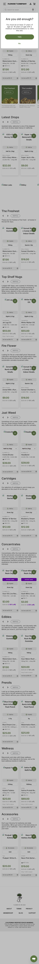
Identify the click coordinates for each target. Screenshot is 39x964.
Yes (19, 37)
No (19, 43)
